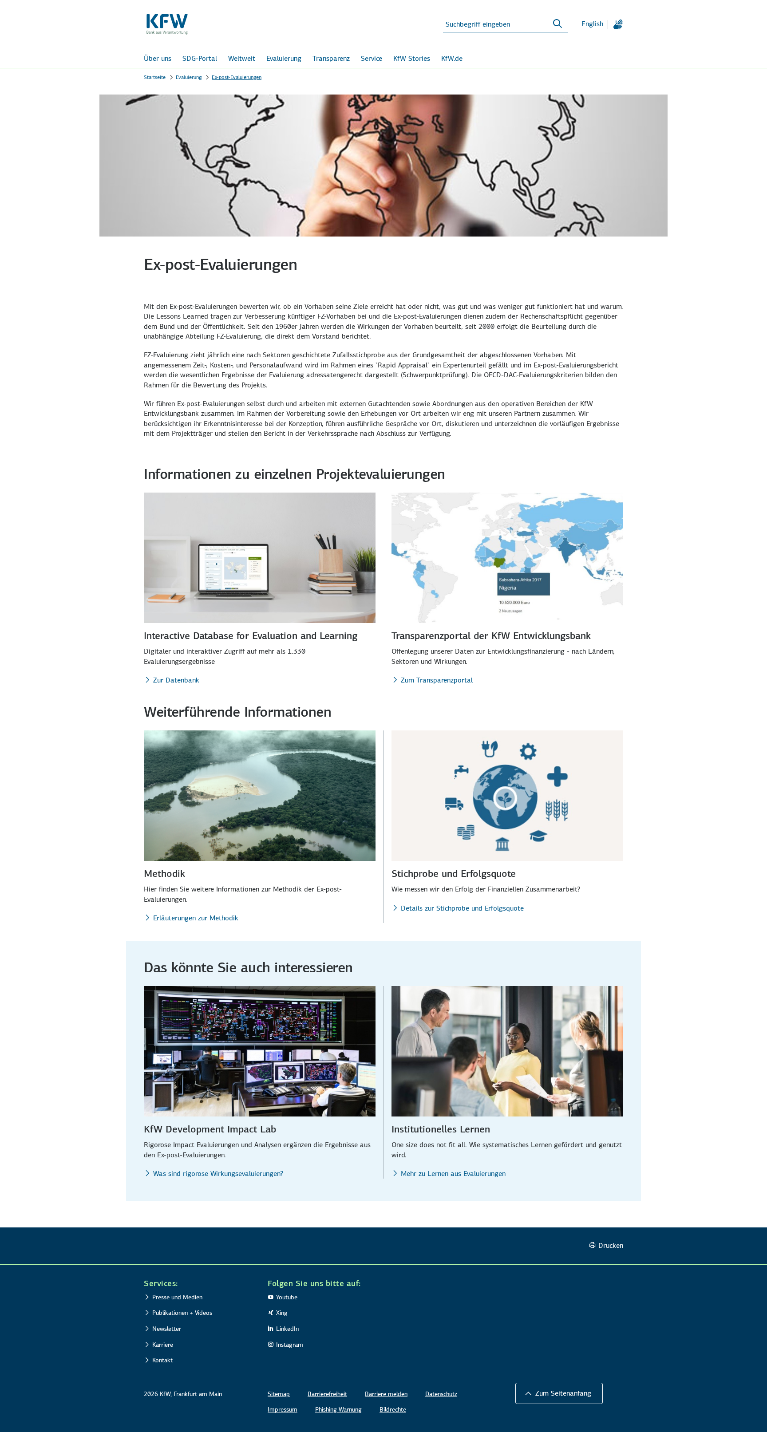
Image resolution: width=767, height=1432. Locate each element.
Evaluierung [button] (283, 58)
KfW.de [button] (452, 58)
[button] (559, 1393)
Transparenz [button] (331, 58)
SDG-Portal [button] (199, 58)
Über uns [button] (157, 58)
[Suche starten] (557, 24)
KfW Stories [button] (411, 58)
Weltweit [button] (241, 58)
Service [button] (371, 58)
